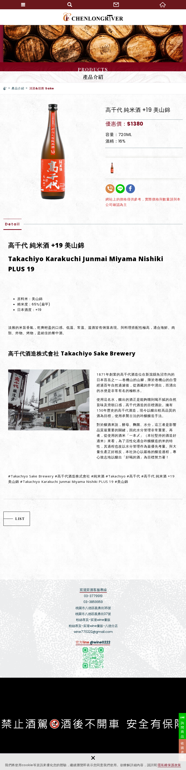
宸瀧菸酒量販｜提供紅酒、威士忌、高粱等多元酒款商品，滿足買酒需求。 (93, 17)
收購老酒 (182, 750)
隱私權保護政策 (169, 765)
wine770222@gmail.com (93, 631)
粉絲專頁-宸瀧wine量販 (93, 619)
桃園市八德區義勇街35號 (93, 608)
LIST (19, 518)
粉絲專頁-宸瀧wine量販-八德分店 (93, 626)
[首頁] (5, 88)
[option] (51, 152)
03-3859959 (93, 602)
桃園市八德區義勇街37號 (93, 614)
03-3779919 (93, 596)
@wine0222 (100, 642)
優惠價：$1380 (124, 123)
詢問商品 (182, 730)
